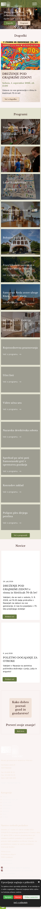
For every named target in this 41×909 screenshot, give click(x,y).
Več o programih (20, 535)
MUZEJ (6, 797)
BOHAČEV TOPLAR (10, 800)
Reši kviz (20, 731)
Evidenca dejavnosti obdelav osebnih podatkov (20, 876)
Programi (24, 23)
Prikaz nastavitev (31, 897)
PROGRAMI (7, 805)
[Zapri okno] (39, 881)
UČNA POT (7, 803)
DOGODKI (7, 808)
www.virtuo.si (6, 860)
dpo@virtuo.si (6, 863)
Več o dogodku (11, 99)
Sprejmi (8, 897)
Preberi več (9, 617)
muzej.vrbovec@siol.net (11, 782)
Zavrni (18, 897)
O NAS (5, 817)
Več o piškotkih (21, 903)
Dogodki (9, 23)
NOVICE (6, 811)
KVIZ (4, 814)
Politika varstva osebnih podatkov (16, 867)
